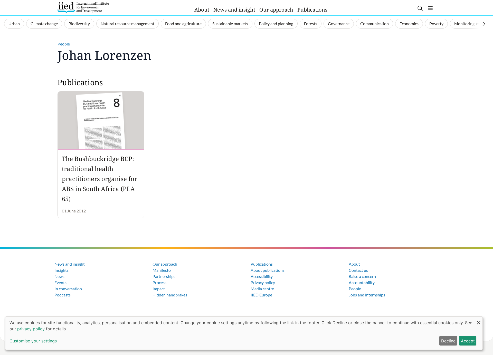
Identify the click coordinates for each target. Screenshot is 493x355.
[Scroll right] (484, 24)
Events (60, 282)
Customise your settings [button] (33, 340)
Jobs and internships (367, 294)
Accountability (362, 282)
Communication (374, 23)
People (64, 43)
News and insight (234, 9)
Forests (310, 23)
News (59, 276)
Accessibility (262, 276)
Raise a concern (362, 276)
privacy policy (31, 328)
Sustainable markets (230, 23)
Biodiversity (79, 23)
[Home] (83, 7)
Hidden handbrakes (170, 294)
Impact (159, 288)
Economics (409, 23)
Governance (338, 23)
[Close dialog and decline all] (478, 320)
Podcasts (62, 294)
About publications (268, 270)
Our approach (276, 9)
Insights (61, 270)
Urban (14, 23)
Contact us (358, 270)
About (201, 9)
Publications (312, 9)
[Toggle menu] (430, 8)
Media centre (262, 288)
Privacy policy (263, 282)
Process (159, 282)
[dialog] (244, 333)
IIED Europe (261, 294)
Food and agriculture (183, 23)
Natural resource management (127, 23)
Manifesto (162, 270)
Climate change (44, 23)
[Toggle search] (420, 8)
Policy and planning (276, 23)
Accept (468, 340)
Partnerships (164, 276)
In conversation (68, 288)
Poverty (436, 23)
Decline (448, 340)
